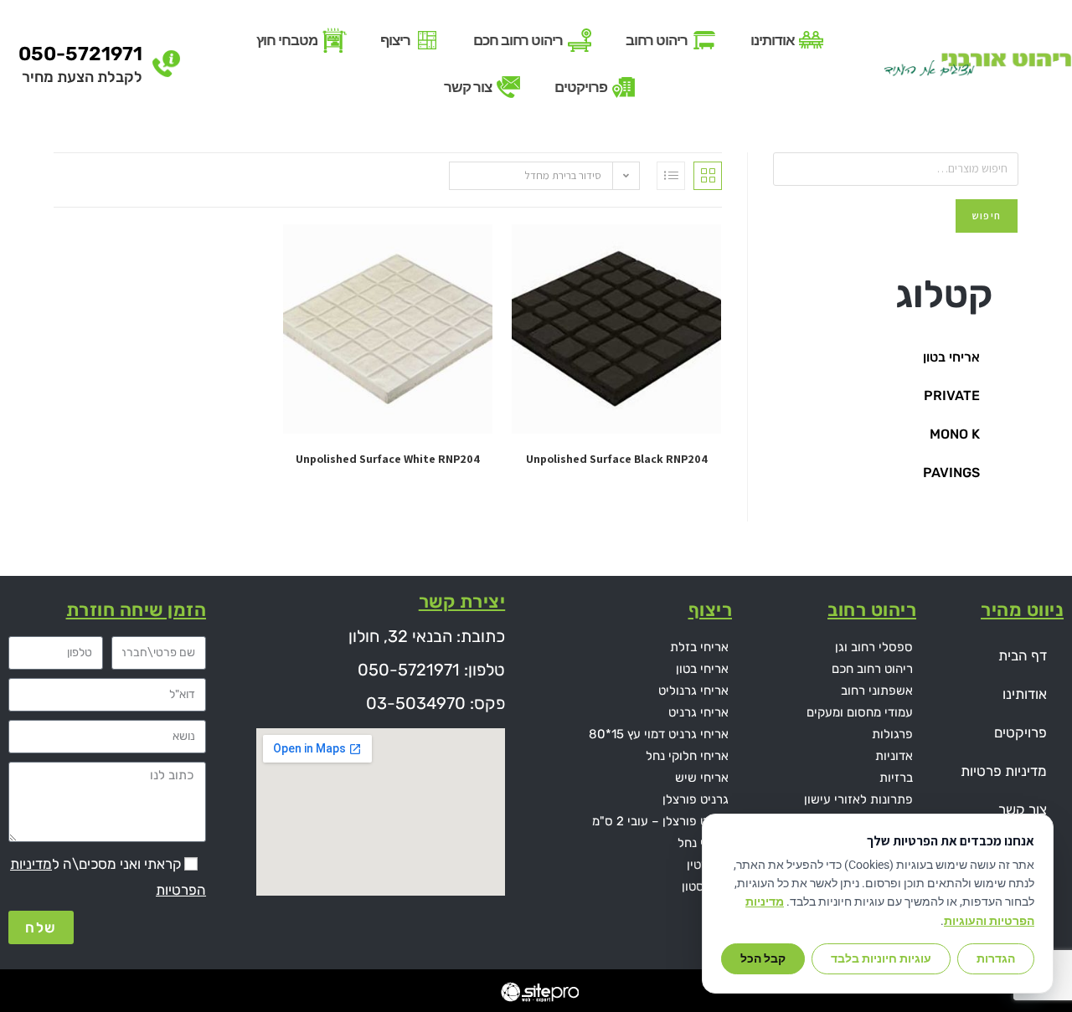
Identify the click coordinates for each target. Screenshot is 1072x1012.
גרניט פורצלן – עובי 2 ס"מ (660, 821)
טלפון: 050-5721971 (431, 670)
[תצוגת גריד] (707, 176)
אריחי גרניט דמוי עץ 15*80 (659, 734)
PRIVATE (952, 395)
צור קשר (1022, 809)
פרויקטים (1020, 732)
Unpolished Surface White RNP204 (388, 458)
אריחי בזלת (699, 647)
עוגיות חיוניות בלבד (881, 958)
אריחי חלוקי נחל (687, 755)
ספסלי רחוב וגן (874, 647)
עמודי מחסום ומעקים (860, 712)
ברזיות (896, 777)
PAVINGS (951, 472)
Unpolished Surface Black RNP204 (617, 458)
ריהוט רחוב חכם (872, 668)
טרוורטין (708, 864)
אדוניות (894, 755)
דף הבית (1022, 655)
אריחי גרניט (698, 712)
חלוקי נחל (703, 842)
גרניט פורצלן (695, 799)
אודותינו (1024, 694)
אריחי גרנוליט (693, 690)
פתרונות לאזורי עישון (858, 799)
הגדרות (996, 958)
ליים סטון (705, 886)
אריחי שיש (702, 777)
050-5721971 (80, 53)
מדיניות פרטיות (1004, 771)
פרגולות (892, 734)
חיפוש (986, 215)
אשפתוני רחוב (877, 690)
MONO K (955, 434)
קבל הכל (763, 958)
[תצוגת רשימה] (671, 176)
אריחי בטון (951, 357)
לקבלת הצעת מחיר (82, 77)
